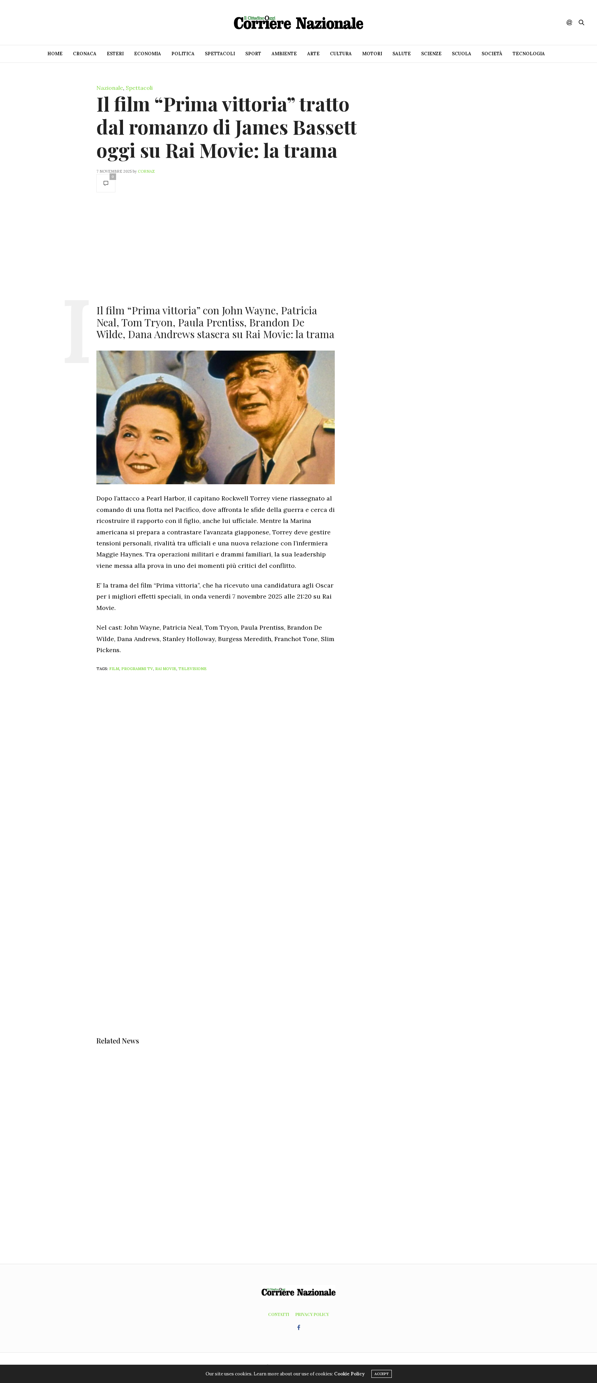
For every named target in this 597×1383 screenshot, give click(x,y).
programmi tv (137, 668)
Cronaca (84, 54)
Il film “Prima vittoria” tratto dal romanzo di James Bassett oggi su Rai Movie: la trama (226, 126)
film (114, 668)
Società (492, 54)
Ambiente (284, 54)
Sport (253, 54)
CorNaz (146, 171)
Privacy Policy (312, 1314)
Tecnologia (529, 54)
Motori (372, 54)
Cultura (341, 54)
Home (55, 54)
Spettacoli (220, 54)
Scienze (431, 54)
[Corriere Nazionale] (298, 22)
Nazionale (109, 87)
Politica (183, 54)
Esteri (115, 54)
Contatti (278, 1314)
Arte (313, 54)
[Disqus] (229, 768)
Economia (147, 54)
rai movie (165, 668)
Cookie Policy (349, 1374)
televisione (192, 668)
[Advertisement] (215, 247)
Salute (401, 54)
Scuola (461, 54)
